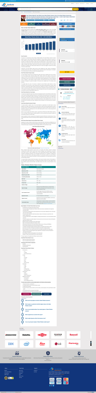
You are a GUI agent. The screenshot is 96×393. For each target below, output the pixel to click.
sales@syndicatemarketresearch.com (74, 0)
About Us (77, 3)
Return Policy (21, 376)
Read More (62, 374)
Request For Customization (48, 203)
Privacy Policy (6, 373)
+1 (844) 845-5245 (13, 0)
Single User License (64, 39)
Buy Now (67, 72)
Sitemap (20, 377)
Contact (91, 3)
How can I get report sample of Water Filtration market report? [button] (37, 321)
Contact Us (35, 370)
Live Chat (35, 371)
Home (73, 3)
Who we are (21, 370)
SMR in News (6, 374)
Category (87, 3)
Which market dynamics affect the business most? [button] (35, 318)
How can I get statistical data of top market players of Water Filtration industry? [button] (39, 310)
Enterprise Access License (65, 61)
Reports (5, 370)
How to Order (21, 371)
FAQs (20, 374)
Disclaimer (20, 373)
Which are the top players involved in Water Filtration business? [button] (37, 300)
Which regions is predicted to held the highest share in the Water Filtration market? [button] (38, 305)
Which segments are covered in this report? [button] (34, 314)
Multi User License (64, 50)
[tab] (40, 300)
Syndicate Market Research (10, 392)
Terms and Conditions (7, 371)
